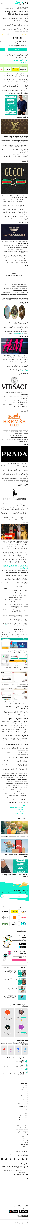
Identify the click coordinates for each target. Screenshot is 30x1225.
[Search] (4, 3)
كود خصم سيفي (24, 1092)
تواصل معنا (25, 1138)
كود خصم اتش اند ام (23, 370)
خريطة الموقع (25, 1146)
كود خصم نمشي (24, 1102)
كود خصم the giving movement (17, 808)
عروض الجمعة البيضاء (23, 1115)
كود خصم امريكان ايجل (18, 333)
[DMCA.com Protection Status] (14, 1216)
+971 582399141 (21, 1178)
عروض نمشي (22, 806)
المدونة (19, 7)
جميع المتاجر (25, 1109)
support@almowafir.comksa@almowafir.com (19, 1175)
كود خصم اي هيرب (24, 1100)
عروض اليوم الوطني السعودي (21, 1119)
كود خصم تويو (25, 1088)
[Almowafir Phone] (27, 1179)
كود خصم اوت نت (21, 810)
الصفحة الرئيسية (25, 7)
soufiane (19, 16)
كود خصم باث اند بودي (23, 1090)
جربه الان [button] (19, 960)
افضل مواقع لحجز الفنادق (22, 1127)
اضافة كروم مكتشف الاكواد (22, 1129)
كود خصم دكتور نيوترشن (22, 1104)
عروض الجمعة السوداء (23, 1113)
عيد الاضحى (25, 1123)
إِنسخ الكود (17, 49)
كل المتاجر (2, 906)
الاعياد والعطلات (24, 1111)
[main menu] (2, 3)
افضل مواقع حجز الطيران (22, 1125)
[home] (21, 3)
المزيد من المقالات (5, 967)
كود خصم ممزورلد (24, 1094)
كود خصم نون (25, 1086)
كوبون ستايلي (22, 812)
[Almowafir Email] (27, 1175)
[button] (23, 69)
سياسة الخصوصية (24, 1144)
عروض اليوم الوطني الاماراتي (22, 1117)
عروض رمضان (25, 1121)
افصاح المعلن (25, 1140)
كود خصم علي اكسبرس (23, 1098)
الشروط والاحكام (24, 1142)
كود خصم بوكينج (24, 1096)
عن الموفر (26, 1134)
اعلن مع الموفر (24, 1136)
